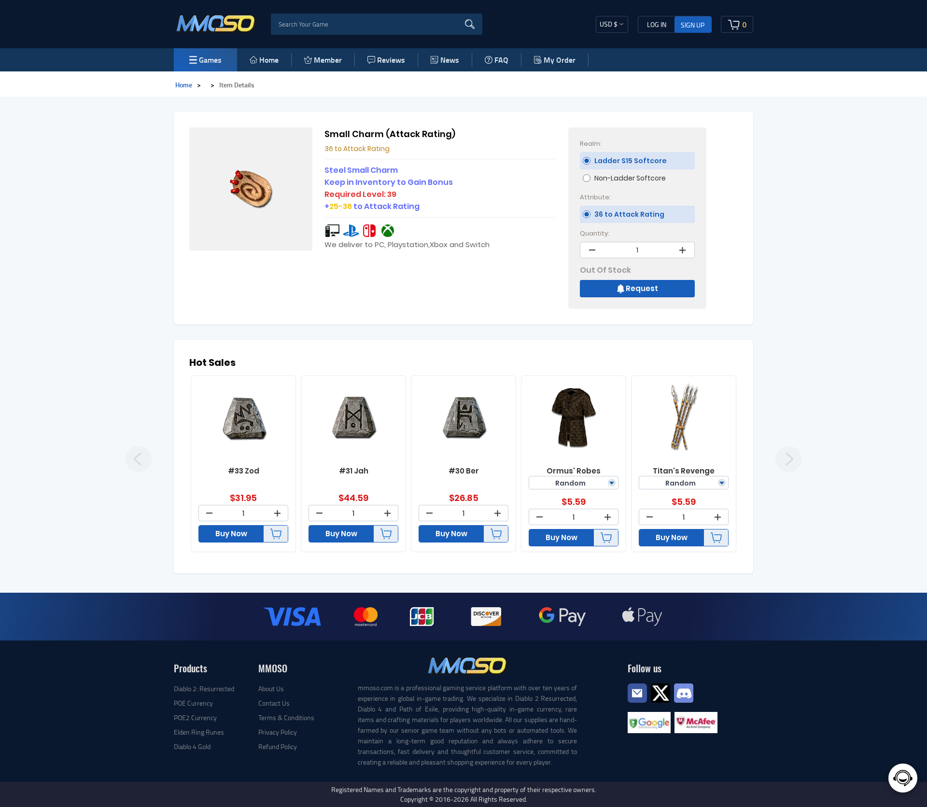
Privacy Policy (277, 732)
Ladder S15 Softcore (630, 161)
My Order (560, 59)
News (449, 59)
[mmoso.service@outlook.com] (637, 702)
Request (642, 288)
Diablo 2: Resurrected (204, 688)
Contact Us (274, 703)
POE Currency (193, 703)
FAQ (501, 59)
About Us (271, 688)
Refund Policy (277, 746)
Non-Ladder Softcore (630, 178)
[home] (216, 23)
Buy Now (231, 534)
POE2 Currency (195, 717)
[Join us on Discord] (683, 691)
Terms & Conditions (286, 717)
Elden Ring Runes (199, 732)
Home (269, 59)
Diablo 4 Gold (192, 746)
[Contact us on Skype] (660, 691)
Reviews (391, 59)
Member (328, 59)
